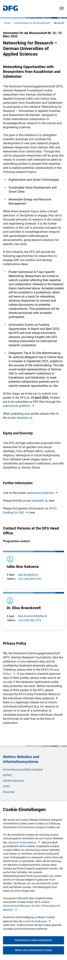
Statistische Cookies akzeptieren (33, 940)
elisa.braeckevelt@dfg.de (32, 616)
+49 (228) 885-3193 (29, 578)
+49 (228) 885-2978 (29, 620)
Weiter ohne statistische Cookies (33, 950)
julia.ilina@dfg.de (28, 574)
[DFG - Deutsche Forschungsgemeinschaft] (10, 10)
